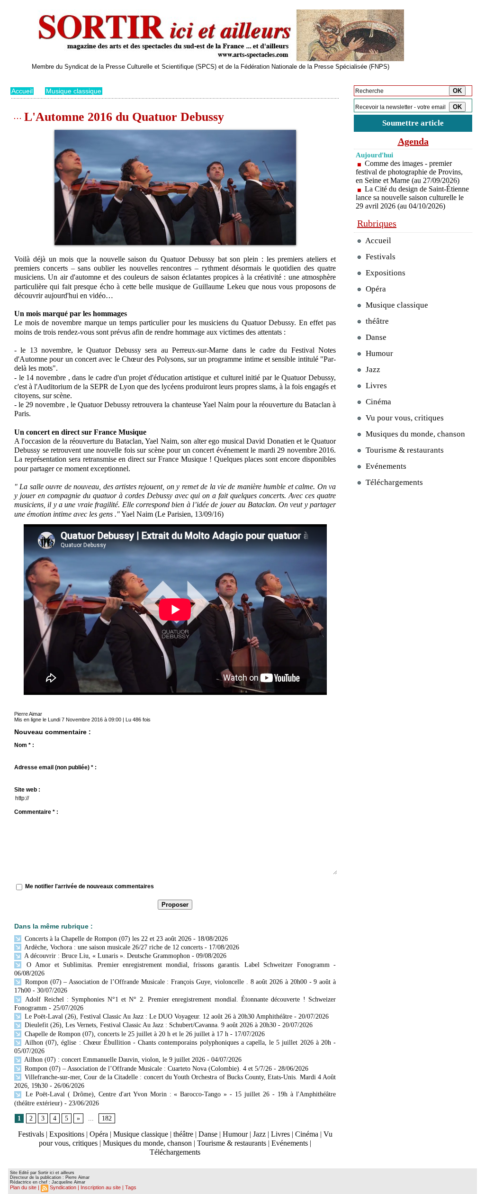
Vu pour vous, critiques (404, 417)
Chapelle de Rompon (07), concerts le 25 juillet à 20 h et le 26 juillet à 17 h (125, 1034)
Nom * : (24, 745)
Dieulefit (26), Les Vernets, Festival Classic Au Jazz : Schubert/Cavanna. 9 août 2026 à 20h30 (149, 1025)
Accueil (22, 91)
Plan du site (23, 1187)
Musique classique (73, 91)
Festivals (31, 1134)
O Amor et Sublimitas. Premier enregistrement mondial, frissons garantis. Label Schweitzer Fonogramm (176, 964)
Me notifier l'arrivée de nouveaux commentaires (89, 886)
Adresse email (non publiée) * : (55, 767)
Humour (235, 1134)
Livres (280, 1134)
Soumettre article (413, 123)
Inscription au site (101, 1187)
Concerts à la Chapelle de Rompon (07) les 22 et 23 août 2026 (107, 938)
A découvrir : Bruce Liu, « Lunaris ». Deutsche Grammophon (106, 955)
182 (107, 1118)
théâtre (183, 1134)
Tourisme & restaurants (231, 1143)
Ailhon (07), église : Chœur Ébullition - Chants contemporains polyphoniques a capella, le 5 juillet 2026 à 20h (177, 1042)
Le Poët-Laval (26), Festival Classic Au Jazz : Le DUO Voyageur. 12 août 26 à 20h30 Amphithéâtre (157, 1016)
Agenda (413, 141)
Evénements (289, 1143)
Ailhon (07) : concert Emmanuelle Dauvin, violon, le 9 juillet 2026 (114, 1059)
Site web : (27, 789)
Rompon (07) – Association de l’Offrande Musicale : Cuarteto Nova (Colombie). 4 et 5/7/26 (147, 1068)
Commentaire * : (36, 812)
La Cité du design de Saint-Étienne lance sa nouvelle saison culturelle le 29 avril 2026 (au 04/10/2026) (412, 197)
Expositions (66, 1134)
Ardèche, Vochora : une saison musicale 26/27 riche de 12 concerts (113, 947)
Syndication (63, 1187)
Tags (130, 1187)
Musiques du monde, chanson (147, 1143)
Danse (207, 1134)
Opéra (99, 1134)
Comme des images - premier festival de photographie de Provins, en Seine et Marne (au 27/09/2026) (409, 171)
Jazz (259, 1134)
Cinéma (306, 1134)
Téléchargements (175, 1152)
